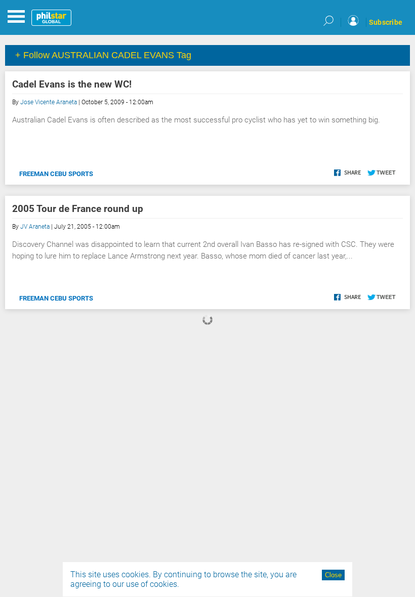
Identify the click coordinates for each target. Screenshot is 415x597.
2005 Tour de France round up (77, 209)
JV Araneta (35, 226)
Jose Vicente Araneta (48, 102)
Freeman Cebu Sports (56, 174)
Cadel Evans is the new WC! (72, 84)
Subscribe (385, 22)
